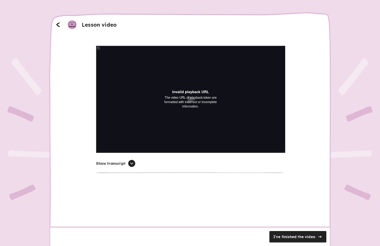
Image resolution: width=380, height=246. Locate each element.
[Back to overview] (58, 24)
